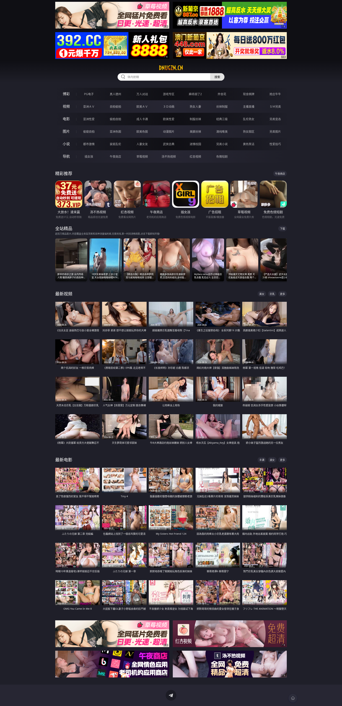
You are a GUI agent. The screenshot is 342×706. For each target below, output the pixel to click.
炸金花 (222, 94)
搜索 (217, 77)
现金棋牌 (248, 94)
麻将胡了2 (195, 94)
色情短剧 (222, 156)
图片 (66, 131)
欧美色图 (142, 131)
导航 (66, 156)
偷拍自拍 (115, 119)
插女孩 (89, 156)
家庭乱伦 (115, 144)
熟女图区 (248, 131)
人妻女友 (142, 144)
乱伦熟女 (248, 119)
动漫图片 (168, 131)
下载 (282, 228)
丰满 (261, 460)
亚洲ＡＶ (89, 107)
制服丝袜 (195, 119)
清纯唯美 (222, 131)
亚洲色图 (115, 131)
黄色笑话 (248, 144)
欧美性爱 (168, 119)
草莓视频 (142, 156)
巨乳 (272, 294)
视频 (66, 106)
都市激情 (89, 144)
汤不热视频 (169, 156)
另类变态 (275, 119)
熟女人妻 (195, 107)
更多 (282, 294)
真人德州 (115, 94)
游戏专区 (168, 94)
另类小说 (222, 144)
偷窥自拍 (89, 131)
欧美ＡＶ (142, 107)
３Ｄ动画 (168, 107)
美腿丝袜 (195, 131)
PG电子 (89, 94)
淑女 (272, 460)
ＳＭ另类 (275, 107)
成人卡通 (142, 119)
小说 (66, 144)
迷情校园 (195, 144)
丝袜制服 (222, 107)
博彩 (66, 94)
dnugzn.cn (171, 67)
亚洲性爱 (89, 119)
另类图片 (275, 131)
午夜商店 (115, 156)
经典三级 (222, 119)
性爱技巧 (275, 144)
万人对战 (142, 94)
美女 (261, 294)
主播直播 (248, 107)
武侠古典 (168, 144)
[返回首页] (293, 698)
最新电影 (63, 460)
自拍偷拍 (115, 107)
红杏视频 (195, 156)
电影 (66, 119)
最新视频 (63, 294)
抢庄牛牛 (275, 94)
